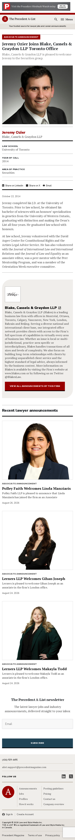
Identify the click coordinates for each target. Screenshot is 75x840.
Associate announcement (19, 483)
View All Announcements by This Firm (35, 386)
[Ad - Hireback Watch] (36, 6)
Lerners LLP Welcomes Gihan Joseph (33, 578)
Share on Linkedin (14, 185)
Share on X (34, 185)
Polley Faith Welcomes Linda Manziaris (36, 488)
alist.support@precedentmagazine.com (24, 767)
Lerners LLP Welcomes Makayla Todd (34, 669)
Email (49, 185)
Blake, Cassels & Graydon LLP (31, 307)
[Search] (56, 19)
